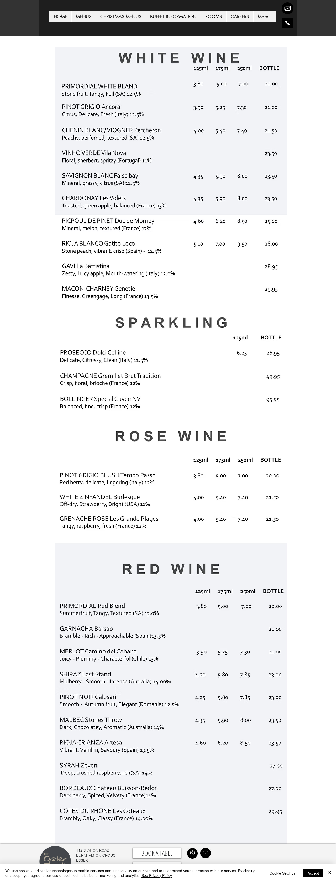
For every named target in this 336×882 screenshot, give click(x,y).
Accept (313, 873)
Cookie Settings (283, 873)
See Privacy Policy (156, 875)
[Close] (330, 873)
